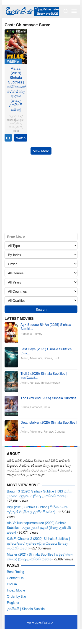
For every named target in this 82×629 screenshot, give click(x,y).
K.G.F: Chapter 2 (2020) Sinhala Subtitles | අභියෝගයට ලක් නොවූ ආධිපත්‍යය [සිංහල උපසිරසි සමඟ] (38, 543)
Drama (48, 358)
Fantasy (34, 382)
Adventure (36, 358)
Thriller (45, 382)
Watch (21, 137)
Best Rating (15, 571)
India (16, 130)
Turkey (38, 333)
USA (56, 358)
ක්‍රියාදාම (19, 119)
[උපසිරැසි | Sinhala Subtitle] (32, 10)
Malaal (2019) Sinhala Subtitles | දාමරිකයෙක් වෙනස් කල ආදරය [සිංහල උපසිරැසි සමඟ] (16, 89)
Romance (26, 333)
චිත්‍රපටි (13, 116)
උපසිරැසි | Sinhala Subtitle (26, 608)
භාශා (12, 127)
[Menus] (74, 11)
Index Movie (16, 590)
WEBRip (13, 61)
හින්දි (19, 127)
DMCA (12, 583)
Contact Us (15, 577)
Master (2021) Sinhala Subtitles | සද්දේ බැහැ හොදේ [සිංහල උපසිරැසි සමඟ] (40, 556)
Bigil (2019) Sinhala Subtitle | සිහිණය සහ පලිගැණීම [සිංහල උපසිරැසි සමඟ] (37, 509)
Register (13, 602)
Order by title (16, 596)
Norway (55, 382)
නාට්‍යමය (15, 123)
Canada (60, 431)
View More (41, 150)
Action (24, 358)
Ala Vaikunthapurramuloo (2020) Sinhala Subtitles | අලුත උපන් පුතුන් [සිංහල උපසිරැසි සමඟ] (39, 527)
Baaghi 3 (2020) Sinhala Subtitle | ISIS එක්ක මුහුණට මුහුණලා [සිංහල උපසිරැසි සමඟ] (39, 493)
